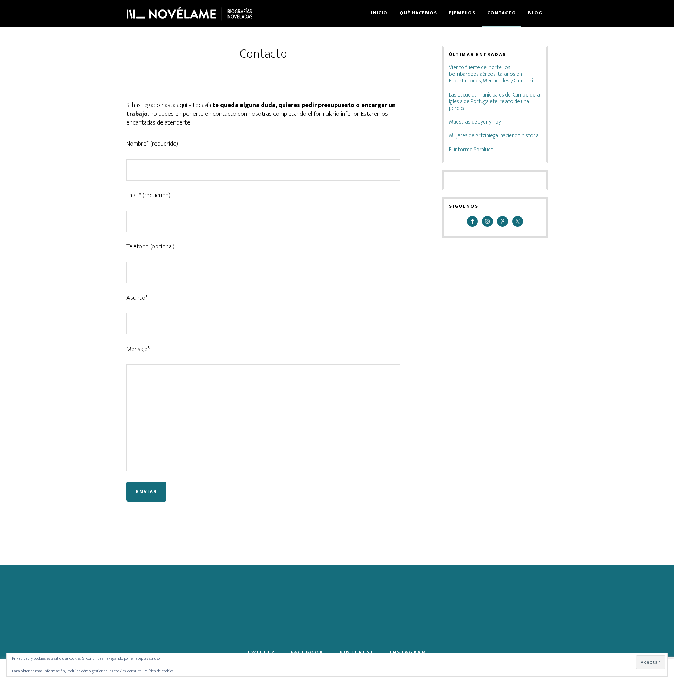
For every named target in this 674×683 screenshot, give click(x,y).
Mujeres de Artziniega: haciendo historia (494, 135)
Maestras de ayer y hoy (475, 122)
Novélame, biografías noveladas (189, 13)
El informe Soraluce (471, 149)
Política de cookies (158, 671)
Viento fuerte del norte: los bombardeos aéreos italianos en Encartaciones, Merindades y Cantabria (492, 74)
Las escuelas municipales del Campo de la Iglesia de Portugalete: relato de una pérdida (494, 101)
